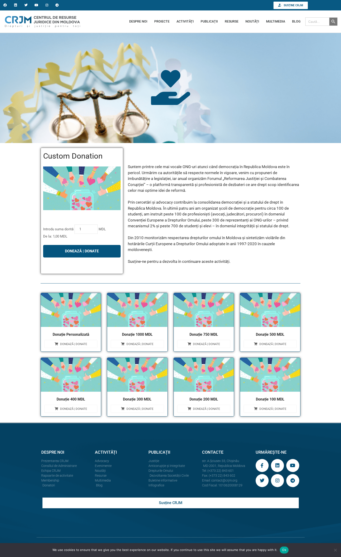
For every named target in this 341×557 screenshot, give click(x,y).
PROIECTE (162, 21)
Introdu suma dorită (58, 229)
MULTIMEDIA (275, 21)
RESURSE (231, 21)
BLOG (296, 21)
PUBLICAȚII (209, 21)
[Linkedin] (15, 5)
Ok (284, 550)
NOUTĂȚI (252, 21)
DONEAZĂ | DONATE (82, 251)
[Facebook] (5, 5)
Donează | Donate (73, 344)
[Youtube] (36, 5)
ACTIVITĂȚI (185, 21)
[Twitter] (26, 5)
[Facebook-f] (262, 465)
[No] (335, 550)
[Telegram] (57, 5)
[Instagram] (47, 5)
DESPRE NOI (138, 21)
